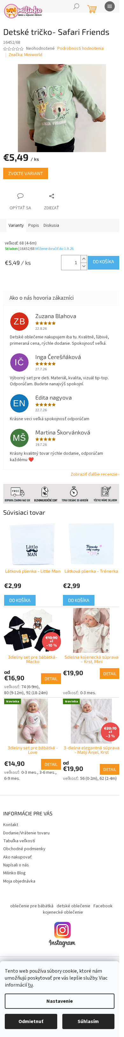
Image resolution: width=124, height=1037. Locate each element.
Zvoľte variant (25, 173)
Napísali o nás (16, 865)
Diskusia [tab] (51, 225)
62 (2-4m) (108, 778)
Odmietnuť (30, 1021)
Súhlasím (88, 1021)
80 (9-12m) (14, 693)
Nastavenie (59, 1001)
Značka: (25, 55)
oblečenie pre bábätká (31, 906)
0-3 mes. (88, 693)
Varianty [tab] (16, 225)
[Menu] (109, 6)
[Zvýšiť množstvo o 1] (83, 259)
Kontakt (10, 825)
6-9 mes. (12, 778)
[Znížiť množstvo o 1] (83, 266)
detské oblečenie (73, 906)
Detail (51, 678)
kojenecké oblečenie (63, 912)
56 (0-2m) (88, 778)
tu (30, 985)
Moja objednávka (19, 881)
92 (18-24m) (37, 693)
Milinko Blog (14, 873)
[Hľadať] (76, 6)
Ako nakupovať (17, 857)
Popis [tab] (33, 225)
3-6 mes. (47, 772)
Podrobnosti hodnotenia (80, 49)
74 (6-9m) (29, 687)
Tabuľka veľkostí (19, 841)
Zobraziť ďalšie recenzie (94, 474)
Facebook (103, 906)
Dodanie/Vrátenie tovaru (26, 833)
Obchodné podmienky (24, 849)
